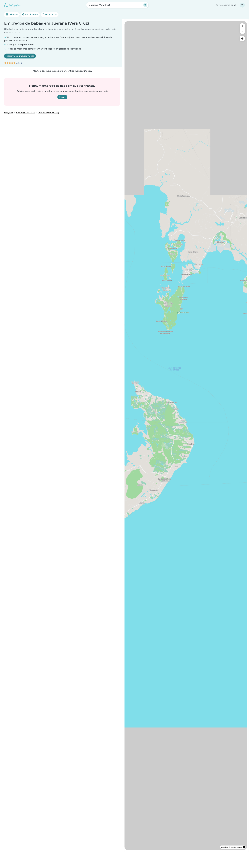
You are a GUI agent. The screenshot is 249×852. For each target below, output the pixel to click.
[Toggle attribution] (244, 847)
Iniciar (62, 97)
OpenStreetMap (236, 847)
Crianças (13, 14)
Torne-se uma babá (226, 5)
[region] (186, 435)
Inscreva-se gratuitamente (20, 56)
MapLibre (224, 847)
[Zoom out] (242, 31)
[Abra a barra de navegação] (242, 5)
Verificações (31, 14)
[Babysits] (12, 5)
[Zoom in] (242, 26)
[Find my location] (242, 38)
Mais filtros (51, 14)
